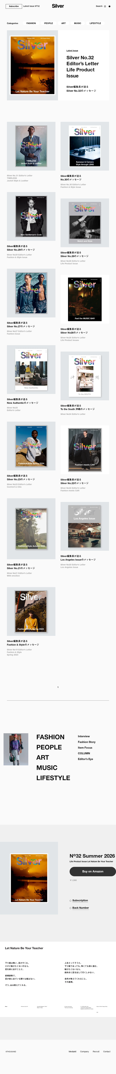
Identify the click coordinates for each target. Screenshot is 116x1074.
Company (84, 1052)
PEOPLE (48, 23)
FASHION (31, 23)
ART (63, 23)
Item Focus (85, 748)
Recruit (96, 1052)
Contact (106, 1052)
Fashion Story (86, 742)
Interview (84, 736)
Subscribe (14, 7)
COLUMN (84, 753)
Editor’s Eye (85, 759)
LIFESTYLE (95, 23)
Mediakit (72, 1052)
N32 (31, 6)
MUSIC (77, 23)
